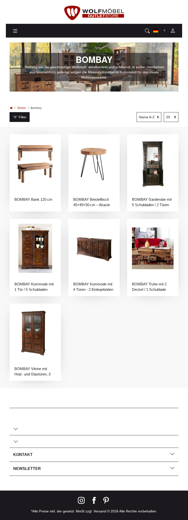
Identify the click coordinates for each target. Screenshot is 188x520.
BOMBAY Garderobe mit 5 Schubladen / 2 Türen (152, 202)
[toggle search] (147, 31)
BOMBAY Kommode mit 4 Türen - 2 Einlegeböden (93, 286)
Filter (22, 117)
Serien (21, 108)
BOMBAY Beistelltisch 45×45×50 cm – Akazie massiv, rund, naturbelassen (91, 202)
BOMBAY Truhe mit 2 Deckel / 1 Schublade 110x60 (149, 286)
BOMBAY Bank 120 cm (33, 199)
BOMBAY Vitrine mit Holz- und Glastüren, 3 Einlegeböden (32, 371)
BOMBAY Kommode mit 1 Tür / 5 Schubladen (34, 286)
